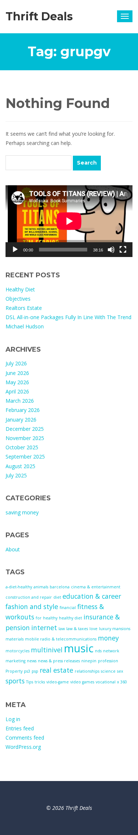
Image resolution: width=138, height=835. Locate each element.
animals (40, 586)
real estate (56, 670)
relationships (87, 671)
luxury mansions (114, 628)
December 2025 (25, 428)
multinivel (47, 649)
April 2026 (17, 391)
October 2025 (22, 447)
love (93, 628)
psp (35, 671)
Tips (29, 681)
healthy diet (70, 618)
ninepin (88, 660)
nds (98, 650)
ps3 (27, 671)
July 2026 (16, 363)
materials (15, 639)
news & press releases (59, 660)
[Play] (15, 249)
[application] (69, 221)
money (108, 637)
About (13, 549)
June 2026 (17, 372)
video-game (57, 681)
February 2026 (23, 409)
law (62, 628)
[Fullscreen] (123, 249)
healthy (50, 618)
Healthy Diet (20, 289)
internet (44, 627)
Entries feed (20, 728)
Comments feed (25, 737)
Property (14, 671)
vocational (106, 681)
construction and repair (29, 597)
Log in (13, 719)
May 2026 (17, 382)
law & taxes (77, 628)
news (31, 660)
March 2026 (20, 400)
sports (15, 680)
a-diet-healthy (19, 586)
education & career (92, 596)
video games (82, 681)
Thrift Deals (39, 16)
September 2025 (25, 456)
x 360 (122, 681)
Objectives (18, 298)
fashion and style (32, 606)
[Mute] (111, 249)
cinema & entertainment (95, 586)
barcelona (60, 586)
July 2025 (16, 475)
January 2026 (21, 419)
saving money (22, 512)
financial (68, 607)
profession (108, 660)
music (78, 648)
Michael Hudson (25, 326)
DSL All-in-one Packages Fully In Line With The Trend (68, 317)
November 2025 (25, 438)
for (39, 618)
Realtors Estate (24, 307)
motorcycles (17, 650)
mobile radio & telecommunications (60, 639)
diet (57, 597)
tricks (40, 681)
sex (120, 671)
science (108, 671)
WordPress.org (23, 746)
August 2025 (20, 466)
